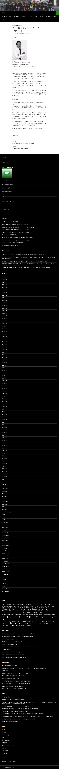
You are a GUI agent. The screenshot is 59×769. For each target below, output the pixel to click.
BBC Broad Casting (6, 512)
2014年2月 (4, 437)
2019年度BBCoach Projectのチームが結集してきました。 (15, 688)
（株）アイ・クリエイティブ (50, 621)
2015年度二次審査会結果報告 (9, 254)
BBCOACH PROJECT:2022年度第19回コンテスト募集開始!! (15, 240)
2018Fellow (4, 501)
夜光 (3, 737)
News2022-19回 (5, 571)
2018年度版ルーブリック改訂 (9, 745)
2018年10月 (5, 347)
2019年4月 (4, 334)
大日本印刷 (20, 612)
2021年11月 (5, 297)
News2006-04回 (5, 530)
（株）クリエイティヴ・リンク (23, 623)
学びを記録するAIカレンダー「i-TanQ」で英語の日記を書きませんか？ (18, 636)
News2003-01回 (5, 522)
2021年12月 (5, 295)
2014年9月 (4, 422)
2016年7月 (4, 388)
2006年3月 (4, 474)
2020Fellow (4, 506)
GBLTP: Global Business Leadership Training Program (14, 657)
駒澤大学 (52, 614)
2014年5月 (4, 430)
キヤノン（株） (6, 607)
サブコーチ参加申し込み (7, 184)
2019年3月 (4, 336)
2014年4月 (4, 432)
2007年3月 (4, 471)
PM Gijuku (6, 662)
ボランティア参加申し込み (8, 188)
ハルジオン (4, 753)
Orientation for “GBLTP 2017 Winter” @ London (13, 652)
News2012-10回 (5, 545)
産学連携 (33, 614)
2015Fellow (15, 25)
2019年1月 (4, 341)
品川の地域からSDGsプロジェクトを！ (11, 678)
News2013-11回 (5, 548)
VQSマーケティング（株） (15, 606)
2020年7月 (4, 313)
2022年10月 (5, 292)
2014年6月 (4, 427)
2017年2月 (4, 378)
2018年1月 (4, 367)
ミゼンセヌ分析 (5, 735)
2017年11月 (5, 370)
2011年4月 (4, 458)
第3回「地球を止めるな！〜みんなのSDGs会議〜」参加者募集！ (16, 681)
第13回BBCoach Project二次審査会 (20, 147)
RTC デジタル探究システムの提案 (9, 665)
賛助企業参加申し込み (7, 191)
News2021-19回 (5, 569)
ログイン (4, 583)
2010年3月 (4, 461)
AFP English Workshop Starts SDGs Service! (12, 641)
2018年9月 (4, 349)
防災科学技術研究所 (46, 614)
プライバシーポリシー (12, 761)
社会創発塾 (16, 135)
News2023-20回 (5, 574)
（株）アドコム (5, 623)
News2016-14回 (5, 556)
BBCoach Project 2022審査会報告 (9, 234)
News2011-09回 (5, 543)
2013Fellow (4, 488)
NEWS (36, 16)
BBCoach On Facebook (8, 201)
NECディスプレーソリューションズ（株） (13, 604)
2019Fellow (4, 504)
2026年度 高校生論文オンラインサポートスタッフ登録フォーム (16, 706)
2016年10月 (5, 385)
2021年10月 (5, 300)
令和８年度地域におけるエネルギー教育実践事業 (13, 699)
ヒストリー (30, 16)
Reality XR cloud (5, 606)
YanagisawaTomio (25, 33)
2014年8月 (4, 424)
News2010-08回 (5, 540)
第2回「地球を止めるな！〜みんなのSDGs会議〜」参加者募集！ (16, 683)
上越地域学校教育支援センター (7, 612)
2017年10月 (5, 373)
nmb (4, 726)
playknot (52, 604)
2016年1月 (4, 393)
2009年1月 (4, 463)
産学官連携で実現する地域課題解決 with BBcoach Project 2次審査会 (17, 237)
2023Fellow (4, 509)
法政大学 (30, 614)
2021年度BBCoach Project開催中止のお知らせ (12, 242)
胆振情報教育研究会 (38, 614)
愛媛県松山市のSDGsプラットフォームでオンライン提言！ (15, 673)
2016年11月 (5, 383)
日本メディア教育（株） (33, 612)
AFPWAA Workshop (6, 649)
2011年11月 (5, 455)
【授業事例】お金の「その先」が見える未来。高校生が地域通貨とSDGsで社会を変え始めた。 (23, 713)
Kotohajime (5, 209)
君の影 (3, 729)
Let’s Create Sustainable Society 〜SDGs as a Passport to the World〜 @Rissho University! (22, 646)
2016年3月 (4, 391)
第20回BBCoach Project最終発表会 (10, 221)
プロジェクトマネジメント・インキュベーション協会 (18, 609)
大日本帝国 (4, 732)
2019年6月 (4, 331)
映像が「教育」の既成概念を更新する (10, 721)
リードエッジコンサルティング (44, 610)
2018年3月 (4, 362)
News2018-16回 (5, 561)
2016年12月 (5, 380)
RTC (4, 693)
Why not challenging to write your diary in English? (13, 654)
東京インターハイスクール (10, 614)
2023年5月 (4, 287)
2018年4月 (4, 360)
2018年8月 (4, 352)
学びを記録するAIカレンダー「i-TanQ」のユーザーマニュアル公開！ (17, 634)
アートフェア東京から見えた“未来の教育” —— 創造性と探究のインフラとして (19, 719)
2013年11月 (5, 445)
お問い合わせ (4, 19)
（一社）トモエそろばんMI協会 (10, 621)
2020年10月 (5, 310)
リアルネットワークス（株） (34, 610)
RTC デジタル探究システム (8, 697)
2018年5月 (4, 357)
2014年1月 (4, 440)
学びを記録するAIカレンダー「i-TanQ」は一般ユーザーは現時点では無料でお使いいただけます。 (24, 668)
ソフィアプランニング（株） (31, 607)
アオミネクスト (28, 606)
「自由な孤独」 (5, 750)
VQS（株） (22, 606)
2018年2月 (4, 365)
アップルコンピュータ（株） (44, 606)
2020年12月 (5, 308)
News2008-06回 (5, 535)
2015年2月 (4, 411)
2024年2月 (4, 282)
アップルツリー (52, 606)
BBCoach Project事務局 (51, 16)
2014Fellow (4, 491)
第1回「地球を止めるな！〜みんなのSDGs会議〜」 (13, 686)
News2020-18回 (5, 566)
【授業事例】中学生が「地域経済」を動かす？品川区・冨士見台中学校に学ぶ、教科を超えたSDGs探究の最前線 (27, 716)
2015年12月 (5, 396)
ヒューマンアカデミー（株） (42, 607)
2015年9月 (4, 404)
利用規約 (4, 761)
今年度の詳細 (5, 163)
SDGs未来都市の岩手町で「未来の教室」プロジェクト (14, 675)
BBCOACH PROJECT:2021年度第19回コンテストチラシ (15, 245)
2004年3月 (4, 479)
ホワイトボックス (6, 610)
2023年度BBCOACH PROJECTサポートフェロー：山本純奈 (15, 232)
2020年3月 (4, 318)
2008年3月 (4, 466)
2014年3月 (4, 435)
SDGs (9, 606)
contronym (4, 604)
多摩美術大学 (15, 612)
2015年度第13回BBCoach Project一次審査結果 (23, 142)
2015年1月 (4, 414)
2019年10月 (5, 328)
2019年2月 (4, 339)
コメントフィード (6, 588)
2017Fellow (4, 499)
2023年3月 (4, 290)
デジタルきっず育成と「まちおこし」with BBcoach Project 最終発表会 (18, 227)
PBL (49, 604)
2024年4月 (4, 277)
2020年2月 (4, 321)
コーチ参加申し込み (6, 181)
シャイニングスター (6, 740)
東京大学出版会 (23, 614)
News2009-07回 (5, 537)
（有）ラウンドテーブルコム (38, 621)
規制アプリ (4, 742)
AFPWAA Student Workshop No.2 (9, 644)
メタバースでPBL (6, 670)
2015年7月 (4, 406)
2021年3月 (4, 303)
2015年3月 (4, 409)
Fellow (41, 16)
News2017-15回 (5, 558)
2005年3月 (4, 476)
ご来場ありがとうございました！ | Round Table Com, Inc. (30, 254)
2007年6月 (4, 468)
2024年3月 (4, 279)
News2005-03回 (5, 527)
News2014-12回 (5, 550)
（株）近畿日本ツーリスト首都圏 (20, 625)
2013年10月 (5, 448)
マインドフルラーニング (24, 610)
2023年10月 (5, 284)
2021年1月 (4, 305)
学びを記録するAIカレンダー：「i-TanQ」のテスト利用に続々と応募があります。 (20, 708)
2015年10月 (5, 401)
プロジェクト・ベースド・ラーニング (42, 609)
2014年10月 (5, 419)
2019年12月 (5, 326)
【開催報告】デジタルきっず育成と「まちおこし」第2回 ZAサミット (18, 711)
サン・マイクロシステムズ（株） (18, 607)
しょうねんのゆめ (6, 748)
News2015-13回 (5, 553)
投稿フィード (5, 586)
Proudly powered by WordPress (8, 767)
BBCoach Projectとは (6, 16)
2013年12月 (5, 443)
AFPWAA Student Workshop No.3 (9, 639)
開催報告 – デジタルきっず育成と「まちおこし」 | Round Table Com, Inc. (29, 261)
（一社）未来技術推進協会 (24, 621)
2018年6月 (4, 354)
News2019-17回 (5, 563)
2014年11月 (5, 417)
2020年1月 (4, 323)
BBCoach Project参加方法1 (19, 16)
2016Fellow (4, 496)
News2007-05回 (5, 532)
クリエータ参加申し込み (7, 167)
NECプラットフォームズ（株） (34, 604)
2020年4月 (4, 315)
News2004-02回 (5, 525)
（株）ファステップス (45, 623)
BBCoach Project (7, 13)
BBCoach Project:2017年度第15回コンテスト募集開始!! (14, 257)
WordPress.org (5, 591)
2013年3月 (4, 450)
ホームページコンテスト (15, 610)
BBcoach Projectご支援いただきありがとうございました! (15, 224)
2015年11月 (5, 398)
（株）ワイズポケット (6, 625)
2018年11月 (5, 344)
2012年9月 (4, 453)
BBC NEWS (4, 514)
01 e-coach (6, 630)
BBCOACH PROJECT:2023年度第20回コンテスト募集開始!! (15, 229)
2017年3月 (4, 375)
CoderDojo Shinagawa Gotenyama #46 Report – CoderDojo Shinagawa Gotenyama (31, 267)
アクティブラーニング (35, 606)
